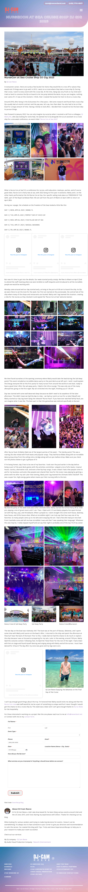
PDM (70, 889)
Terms (52, 889)
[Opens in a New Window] (53, 858)
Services (8, 864)
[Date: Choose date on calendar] (26, 750)
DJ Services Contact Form (67, 873)
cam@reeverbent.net (55, 3)
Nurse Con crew (10, 704)
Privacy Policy (46, 889)
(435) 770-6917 (76, 3)
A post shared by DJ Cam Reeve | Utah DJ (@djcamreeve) (22, 272)
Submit (15, 793)
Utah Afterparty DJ (65, 869)
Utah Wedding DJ (11, 873)
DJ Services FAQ (37, 864)
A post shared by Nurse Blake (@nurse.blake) (73, 272)
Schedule (8, 866)
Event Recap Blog (17, 802)
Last (46, 728)
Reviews (7, 869)
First (9, 728)
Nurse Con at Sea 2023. (48, 119)
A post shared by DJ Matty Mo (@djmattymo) (46, 272)
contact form (29, 717)
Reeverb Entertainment (42, 842)
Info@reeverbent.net (74, 714)
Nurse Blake (78, 707)
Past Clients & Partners (67, 866)
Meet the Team (62, 864)
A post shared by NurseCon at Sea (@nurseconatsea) (23, 695)
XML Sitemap (59, 889)
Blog (33, 866)
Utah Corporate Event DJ (41, 869)
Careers (7, 877)
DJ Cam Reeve (12, 82)
